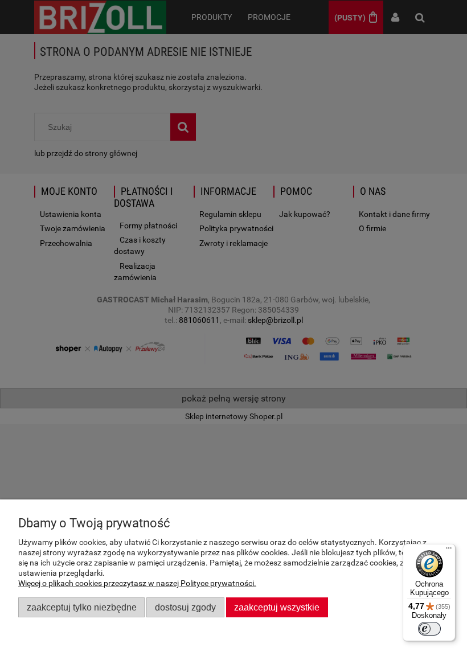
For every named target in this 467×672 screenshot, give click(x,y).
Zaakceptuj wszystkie (276, 607)
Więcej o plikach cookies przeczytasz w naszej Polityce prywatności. (137, 583)
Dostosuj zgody (185, 607)
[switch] (429, 629)
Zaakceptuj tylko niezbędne (82, 607)
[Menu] (449, 551)
